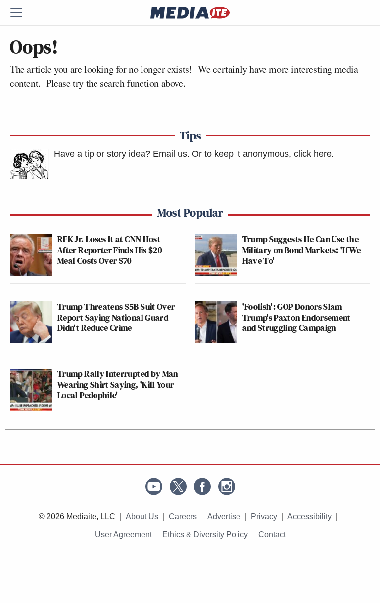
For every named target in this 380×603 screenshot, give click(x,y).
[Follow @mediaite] (178, 486)
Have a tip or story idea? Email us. (122, 154)
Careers (183, 516)
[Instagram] (227, 486)
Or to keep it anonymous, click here (262, 154)
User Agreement (123, 534)
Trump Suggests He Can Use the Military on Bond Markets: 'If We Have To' (301, 250)
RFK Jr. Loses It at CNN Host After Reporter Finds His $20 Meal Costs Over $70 (109, 250)
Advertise (223, 516)
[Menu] (22, 12)
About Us (142, 516)
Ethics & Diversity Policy (205, 534)
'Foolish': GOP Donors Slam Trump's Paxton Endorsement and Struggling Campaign (296, 317)
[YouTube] (154, 486)
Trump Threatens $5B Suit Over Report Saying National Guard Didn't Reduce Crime (116, 317)
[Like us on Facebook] (202, 486)
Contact (271, 534)
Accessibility (309, 516)
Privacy (264, 516)
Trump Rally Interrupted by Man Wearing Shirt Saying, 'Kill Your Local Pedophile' (117, 384)
